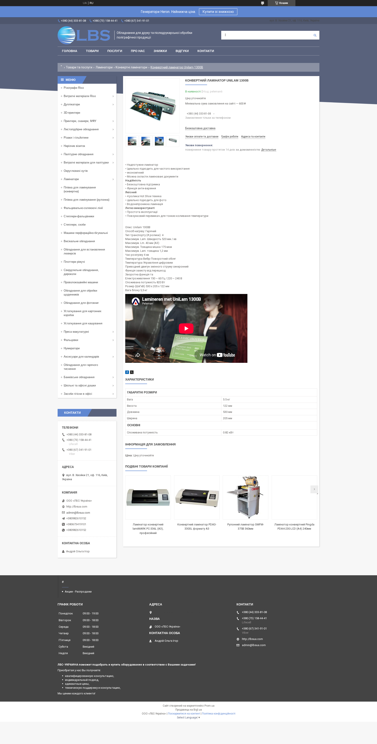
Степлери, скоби (75, 224)
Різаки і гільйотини (76, 137)
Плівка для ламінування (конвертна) (80, 189)
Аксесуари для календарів (81, 356)
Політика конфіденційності (218, 713)
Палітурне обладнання (78, 154)
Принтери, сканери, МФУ (80, 121)
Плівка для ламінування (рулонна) (86, 199)
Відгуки (182, 51)
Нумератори (72, 348)
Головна (69, 51)
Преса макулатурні (76, 331)
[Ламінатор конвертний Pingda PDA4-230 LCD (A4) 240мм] (294, 497)
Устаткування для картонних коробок (82, 313)
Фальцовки (71, 340)
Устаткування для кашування (83, 323)
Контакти (205, 51)
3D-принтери (72, 112)
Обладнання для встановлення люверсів (84, 251)
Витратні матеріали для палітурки (86, 162)
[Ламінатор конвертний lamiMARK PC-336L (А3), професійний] (148, 497)
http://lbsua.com (76, 506)
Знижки (160, 51)
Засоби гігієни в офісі (78, 393)
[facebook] (127, 373)
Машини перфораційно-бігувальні (86, 233)
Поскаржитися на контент (184, 713)
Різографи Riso (74, 87)
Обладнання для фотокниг (81, 302)
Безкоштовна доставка (200, 128)
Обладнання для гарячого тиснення (81, 366)
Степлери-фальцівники (79, 216)
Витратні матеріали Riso (80, 96)
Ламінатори (104, 67)
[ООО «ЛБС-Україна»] (84, 35)
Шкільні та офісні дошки (80, 385)
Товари (92, 51)
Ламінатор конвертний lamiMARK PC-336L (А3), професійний (148, 529)
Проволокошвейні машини (81, 282)
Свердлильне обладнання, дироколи (81, 272)
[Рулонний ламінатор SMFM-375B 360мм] (245, 497)
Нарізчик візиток (74, 146)
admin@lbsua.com (78, 512)
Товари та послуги (79, 67)
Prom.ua (209, 705)
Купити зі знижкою (218, 12)
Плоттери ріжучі (74, 261)
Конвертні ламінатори (131, 67)
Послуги (114, 51)
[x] (132, 373)
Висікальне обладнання (79, 241)
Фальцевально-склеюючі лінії (83, 208)
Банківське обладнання (79, 377)
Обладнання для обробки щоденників (80, 292)
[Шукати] (315, 35)
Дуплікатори (72, 104)
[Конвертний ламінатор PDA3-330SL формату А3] (197, 497)
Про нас (138, 51)
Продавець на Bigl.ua (188, 709)
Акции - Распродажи (78, 591)
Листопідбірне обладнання (81, 129)
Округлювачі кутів (76, 170)
